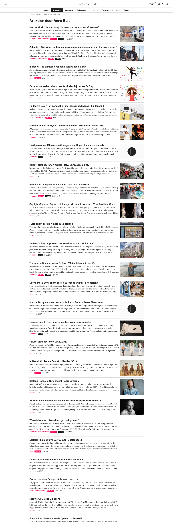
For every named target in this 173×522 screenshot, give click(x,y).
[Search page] (163, 3)
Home (32, 14)
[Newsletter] (159, 3)
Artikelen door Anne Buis (51, 14)
